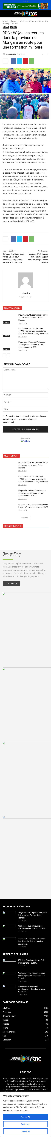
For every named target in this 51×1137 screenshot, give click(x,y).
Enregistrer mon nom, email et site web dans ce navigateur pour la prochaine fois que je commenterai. (24, 419)
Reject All (26, 1131)
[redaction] (4, 54)
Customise (25, 1124)
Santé (5, 26)
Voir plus (24, 518)
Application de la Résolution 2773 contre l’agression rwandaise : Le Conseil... (31, 975)
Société (19, 20)
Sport (30, 20)
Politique (7, 20)
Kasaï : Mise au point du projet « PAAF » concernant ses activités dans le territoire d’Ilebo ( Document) (33, 331)
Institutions (21, 33)
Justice (35, 26)
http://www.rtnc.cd (25, 297)
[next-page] (8, 355)
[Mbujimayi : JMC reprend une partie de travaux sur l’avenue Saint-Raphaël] (9, 319)
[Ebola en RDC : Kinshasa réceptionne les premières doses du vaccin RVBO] (9, 508)
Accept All (25, 1117)
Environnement (20, 26)
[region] (25, 1114)
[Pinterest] (25, 61)
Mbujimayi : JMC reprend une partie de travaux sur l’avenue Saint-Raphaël (33, 317)
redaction (12, 54)
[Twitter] (19, 61)
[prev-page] (4, 355)
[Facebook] (13, 61)
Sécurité (6, 33)
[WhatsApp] (31, 61)
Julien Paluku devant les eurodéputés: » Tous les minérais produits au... (31, 989)
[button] (4, 13)
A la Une (6, 322)
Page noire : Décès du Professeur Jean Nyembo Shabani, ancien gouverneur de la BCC (32, 344)
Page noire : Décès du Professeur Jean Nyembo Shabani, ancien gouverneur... (31, 941)
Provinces (7, 39)
